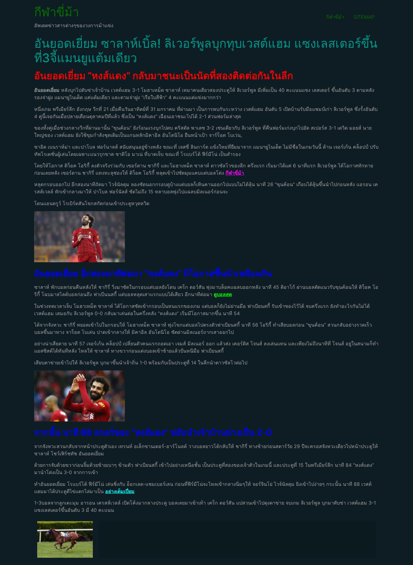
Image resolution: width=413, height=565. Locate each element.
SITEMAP (363, 17)
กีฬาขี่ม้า (56, 12)
